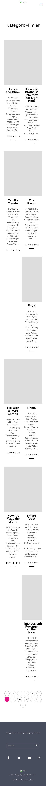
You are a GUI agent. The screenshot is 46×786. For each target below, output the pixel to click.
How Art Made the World (13, 518)
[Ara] (35, 745)
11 (26, 699)
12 (32, 699)
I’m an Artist (31, 517)
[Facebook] (9, 757)
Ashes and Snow (13, 90)
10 (20, 699)
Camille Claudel (13, 202)
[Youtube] (29, 757)
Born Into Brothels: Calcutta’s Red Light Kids (31, 94)
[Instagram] (39, 757)
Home (31, 408)
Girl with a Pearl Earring (13, 410)
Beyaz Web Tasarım (23, 779)
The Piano (31, 202)
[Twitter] (19, 757)
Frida (31, 305)
